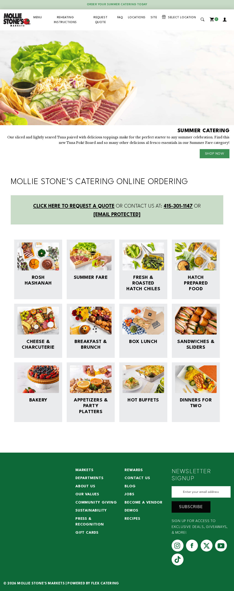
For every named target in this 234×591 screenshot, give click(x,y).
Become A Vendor (143, 502)
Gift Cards (86, 533)
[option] (117, 96)
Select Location (181, 17)
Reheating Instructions (65, 20)
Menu (37, 17)
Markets (84, 470)
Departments (89, 478)
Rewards (134, 470)
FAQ (120, 17)
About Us (85, 486)
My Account (226, 19)
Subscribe (191, 506)
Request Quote (100, 20)
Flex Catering (105, 583)
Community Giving (96, 502)
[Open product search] (202, 19)
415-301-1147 (178, 206)
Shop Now (214, 153)
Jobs (129, 494)
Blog (130, 486)
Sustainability (91, 510)
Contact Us (137, 478)
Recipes (132, 519)
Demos (131, 510)
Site (154, 17)
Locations (137, 17)
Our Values (87, 494)
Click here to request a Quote (73, 206)
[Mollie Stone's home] (17, 19)
